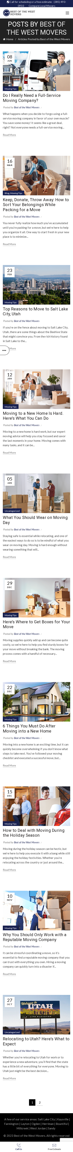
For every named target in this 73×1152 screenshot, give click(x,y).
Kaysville (63, 1119)
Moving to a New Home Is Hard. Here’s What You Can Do (33, 416)
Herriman (48, 1123)
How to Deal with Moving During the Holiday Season (34, 833)
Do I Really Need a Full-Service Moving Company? (32, 98)
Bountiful (62, 1123)
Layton (25, 1123)
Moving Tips (11, 88)
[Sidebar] (4, 350)
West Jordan (38, 1128)
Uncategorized (12, 511)
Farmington (11, 1123)
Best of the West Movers (37, 28)
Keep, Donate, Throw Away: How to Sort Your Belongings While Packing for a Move (36, 204)
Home (9, 39)
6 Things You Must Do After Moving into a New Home (29, 728)
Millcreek (22, 1128)
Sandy (51, 1128)
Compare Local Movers (42, 5)
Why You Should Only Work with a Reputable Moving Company (34, 937)
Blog (7, 193)
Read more (9, 134)
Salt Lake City (46, 1119)
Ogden (36, 1123)
